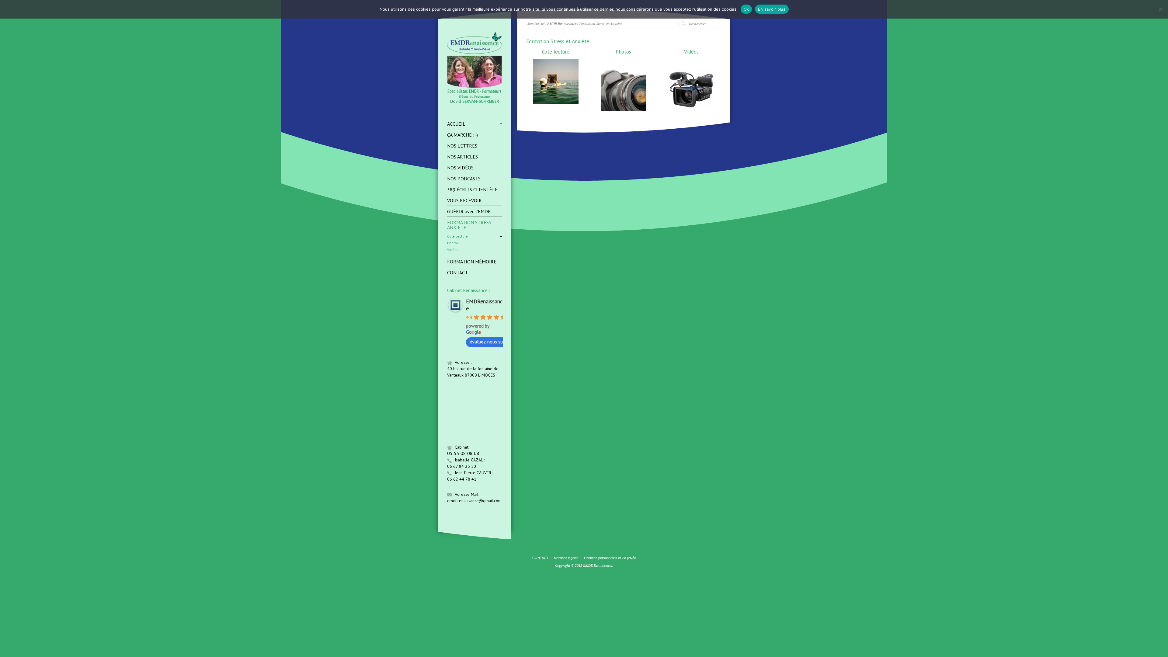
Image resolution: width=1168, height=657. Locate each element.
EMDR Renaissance (561, 24)
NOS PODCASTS (464, 178)
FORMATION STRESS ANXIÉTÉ (469, 225)
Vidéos (452, 250)
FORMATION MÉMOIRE (471, 261)
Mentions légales (566, 558)
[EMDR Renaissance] (474, 102)
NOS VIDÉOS (460, 167)
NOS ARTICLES (462, 156)
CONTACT (457, 272)
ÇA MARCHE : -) (462, 134)
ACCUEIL (456, 123)
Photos (453, 243)
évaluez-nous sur (487, 342)
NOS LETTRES (462, 145)
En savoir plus (772, 9)
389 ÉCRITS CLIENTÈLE (472, 189)
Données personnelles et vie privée (610, 558)
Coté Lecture (457, 236)
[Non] (1160, 9)
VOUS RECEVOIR (464, 200)
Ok (746, 9)
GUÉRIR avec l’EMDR (469, 211)
